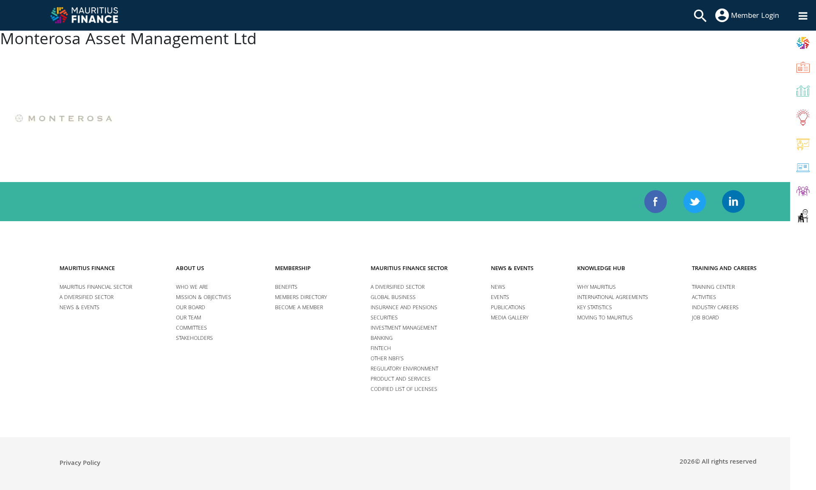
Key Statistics (594, 308)
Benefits (286, 287)
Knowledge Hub (601, 268)
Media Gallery (509, 318)
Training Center (713, 287)
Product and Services (401, 379)
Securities (384, 318)
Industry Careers (715, 308)
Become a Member (299, 308)
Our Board (190, 308)
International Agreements (612, 297)
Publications (508, 308)
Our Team (188, 318)
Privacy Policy (80, 463)
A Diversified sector (86, 297)
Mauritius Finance (87, 268)
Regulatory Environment (404, 369)
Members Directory (301, 297)
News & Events (79, 308)
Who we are (192, 287)
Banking (382, 338)
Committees (191, 328)
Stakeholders (194, 338)
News (498, 287)
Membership (293, 268)
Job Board (705, 318)
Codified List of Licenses (404, 389)
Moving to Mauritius (605, 318)
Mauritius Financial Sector (96, 287)
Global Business (393, 297)
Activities (704, 297)
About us (190, 268)
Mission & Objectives (203, 297)
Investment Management (404, 328)
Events (500, 297)
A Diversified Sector (398, 287)
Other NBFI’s (387, 359)
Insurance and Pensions (404, 308)
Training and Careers (724, 268)
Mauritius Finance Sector (409, 268)
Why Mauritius (596, 287)
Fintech (381, 349)
